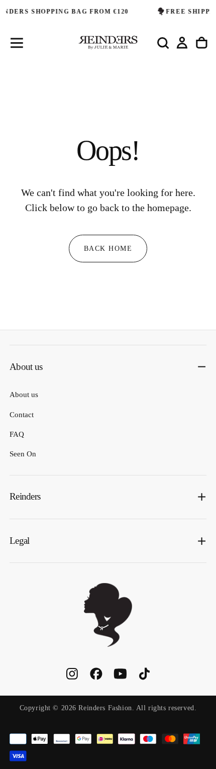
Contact (22, 415)
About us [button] (26, 366)
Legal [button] (19, 540)
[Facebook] (96, 673)
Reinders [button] (25, 496)
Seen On (23, 454)
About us (24, 395)
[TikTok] (144, 673)
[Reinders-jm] (108, 615)
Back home (108, 248)
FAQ (17, 434)
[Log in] (182, 42)
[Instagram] (72, 673)
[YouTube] (120, 673)
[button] (17, 43)
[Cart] (201, 42)
